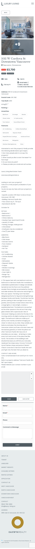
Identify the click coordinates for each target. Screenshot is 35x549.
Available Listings (7, 471)
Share (9, 399)
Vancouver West (7, 498)
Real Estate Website (24, 541)
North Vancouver (8, 490)
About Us (4, 456)
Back (5, 12)
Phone (5, 420)
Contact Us (5, 482)
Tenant (4, 460)
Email (5, 413)
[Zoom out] (31, 376)
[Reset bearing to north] (31, 378)
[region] (17, 383)
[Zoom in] (31, 373)
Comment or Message (11, 427)
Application (5, 479)
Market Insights (7, 467)
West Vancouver (7, 486)
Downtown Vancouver (10, 494)
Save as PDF (26, 399)
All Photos (17, 50)
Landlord (4, 463)
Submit (17, 445)
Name (5, 406)
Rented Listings (7, 475)
